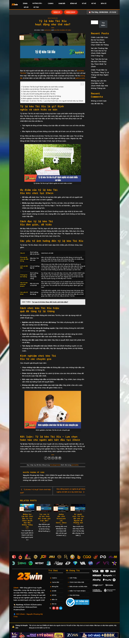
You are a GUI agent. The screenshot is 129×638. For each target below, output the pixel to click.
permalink (75, 465)
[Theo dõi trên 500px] (60, 608)
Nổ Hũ (93, 3)
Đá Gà (26, 7)
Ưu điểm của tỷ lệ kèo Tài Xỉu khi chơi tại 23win (40, 89)
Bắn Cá (103, 3)
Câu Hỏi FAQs (74, 595)
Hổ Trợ (36, 7)
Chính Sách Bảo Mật (77, 582)
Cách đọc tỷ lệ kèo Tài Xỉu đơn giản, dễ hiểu (39, 91)
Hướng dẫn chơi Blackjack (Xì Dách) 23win (61, 518)
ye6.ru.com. (80, 78)
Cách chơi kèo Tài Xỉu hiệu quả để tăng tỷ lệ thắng (42, 96)
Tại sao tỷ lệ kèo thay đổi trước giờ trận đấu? (44, 517)
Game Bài (61, 3)
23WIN (25, 3)
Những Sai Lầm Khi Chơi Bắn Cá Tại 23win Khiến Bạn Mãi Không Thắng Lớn (27, 520)
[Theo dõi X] (50, 608)
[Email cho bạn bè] (52, 458)
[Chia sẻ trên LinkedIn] (59, 458)
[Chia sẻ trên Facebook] (45, 458)
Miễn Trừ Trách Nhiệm (78, 591)
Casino (50, 3)
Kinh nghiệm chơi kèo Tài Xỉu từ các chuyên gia (41, 98)
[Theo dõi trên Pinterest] (53, 608)
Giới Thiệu (73, 578)
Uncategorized (53, 18)
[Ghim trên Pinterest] (56, 458)
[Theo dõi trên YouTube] (57, 608)
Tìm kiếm (94, 18)
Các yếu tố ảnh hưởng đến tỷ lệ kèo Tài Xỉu (39, 94)
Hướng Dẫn (37, 3)
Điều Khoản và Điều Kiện (78, 586)
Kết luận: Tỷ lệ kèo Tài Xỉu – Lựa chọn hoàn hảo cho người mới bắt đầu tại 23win (53, 101)
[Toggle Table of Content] (81, 84)
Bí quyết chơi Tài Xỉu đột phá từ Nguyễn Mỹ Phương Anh (78, 518)
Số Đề (84, 3)
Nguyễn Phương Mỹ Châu (62, 30)
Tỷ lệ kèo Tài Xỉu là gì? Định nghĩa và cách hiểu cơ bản (42, 87)
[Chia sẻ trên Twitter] (49, 458)
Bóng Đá (73, 3)
